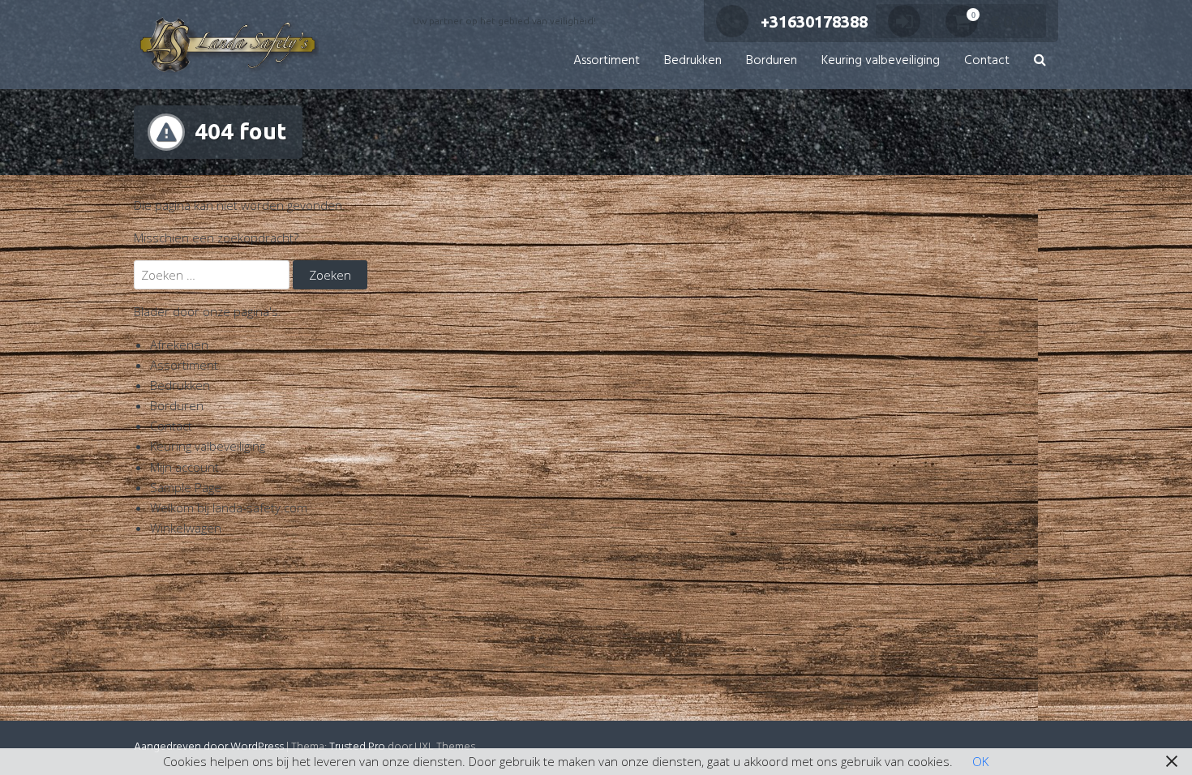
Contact (987, 60)
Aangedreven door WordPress (209, 747)
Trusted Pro (357, 747)
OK (980, 761)
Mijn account (184, 467)
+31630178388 (814, 21)
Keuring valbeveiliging (880, 60)
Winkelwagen (185, 528)
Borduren (771, 60)
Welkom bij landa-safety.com (228, 507)
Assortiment (606, 60)
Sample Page (185, 487)
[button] (1040, 61)
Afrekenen (179, 344)
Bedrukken (693, 60)
